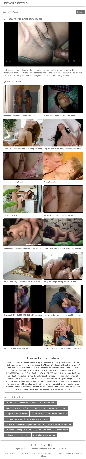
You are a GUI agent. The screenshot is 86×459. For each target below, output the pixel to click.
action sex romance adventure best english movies (26, 419)
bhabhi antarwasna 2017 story (18, 408)
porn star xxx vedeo (42, 430)
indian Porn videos (65, 453)
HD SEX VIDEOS (43, 445)
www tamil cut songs (57, 408)
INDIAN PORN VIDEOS (16, 3)
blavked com (10, 403)
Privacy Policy (29, 453)
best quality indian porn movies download (49, 413)
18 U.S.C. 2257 (16, 453)
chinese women (61, 430)
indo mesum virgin (48, 403)
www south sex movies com (59, 424)
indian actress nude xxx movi (17, 435)
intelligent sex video (28, 403)
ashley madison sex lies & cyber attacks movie (24, 424)
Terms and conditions (46, 453)
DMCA (5, 453)
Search (80, 12)
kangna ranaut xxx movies (16, 413)
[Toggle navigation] (79, 3)
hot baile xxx (40, 408)
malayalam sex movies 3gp (44, 435)
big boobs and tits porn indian (18, 430)
